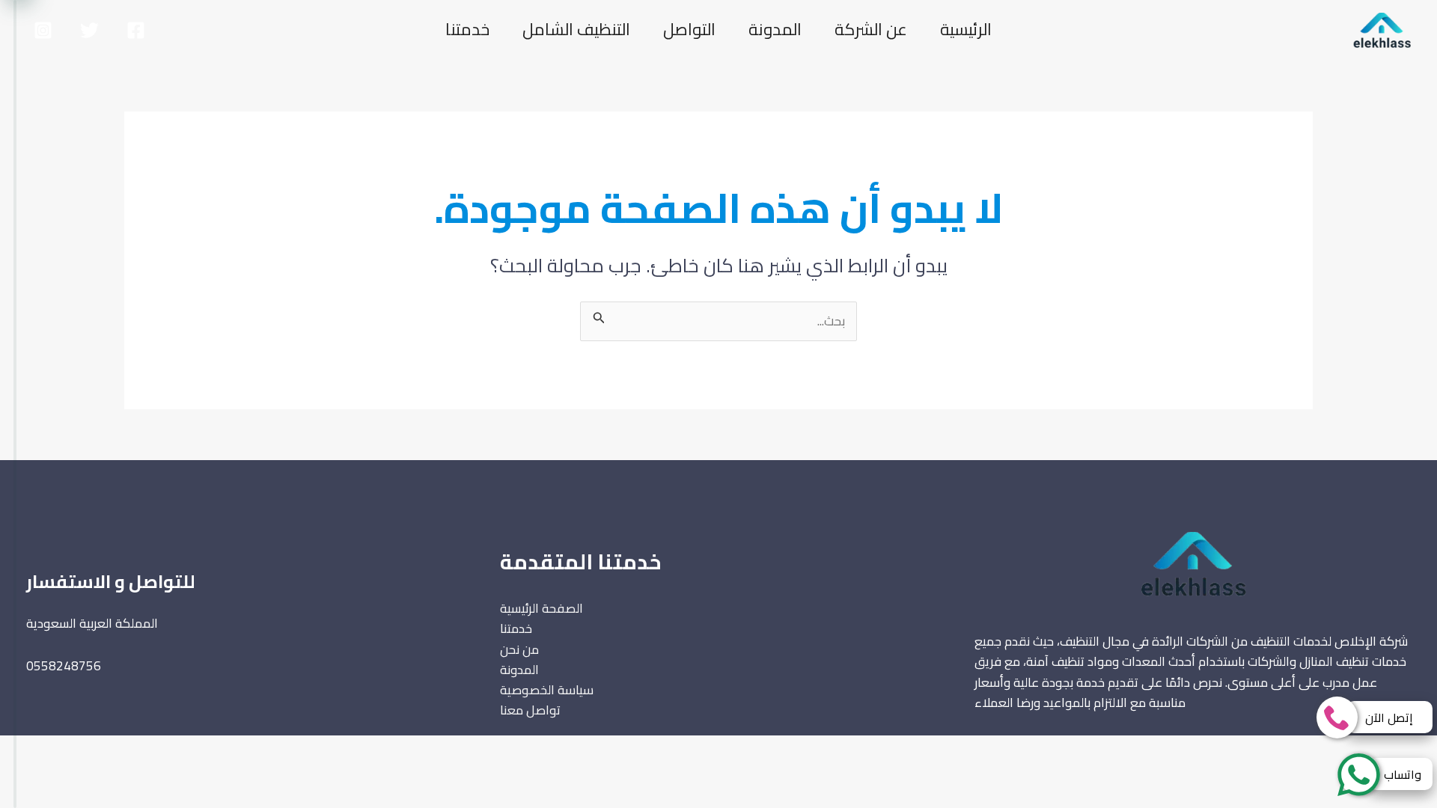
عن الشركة (871, 29)
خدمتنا (467, 29)
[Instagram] (43, 30)
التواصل (689, 29)
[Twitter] (89, 30)
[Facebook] (136, 30)
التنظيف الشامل (576, 29)
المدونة (775, 29)
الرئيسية (966, 29)
